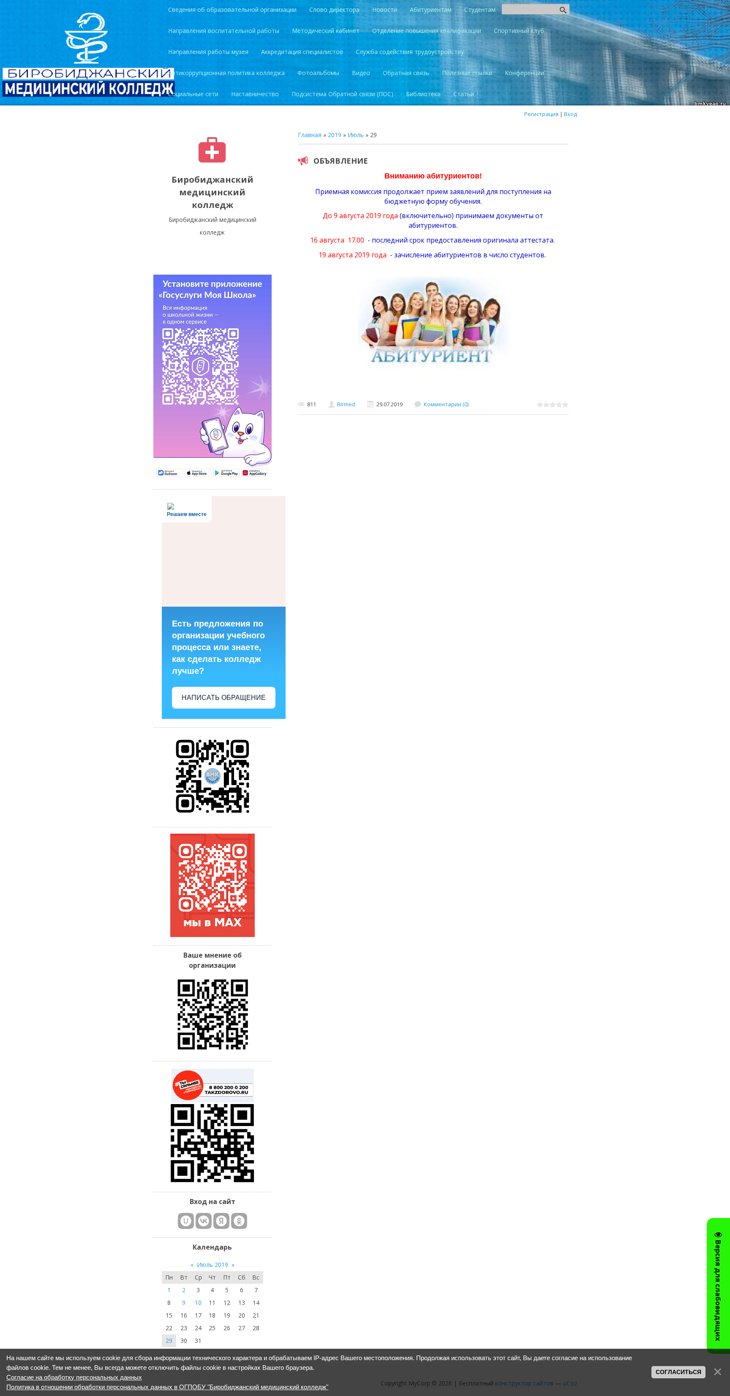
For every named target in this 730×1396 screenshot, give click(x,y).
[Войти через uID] (186, 1221)
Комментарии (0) (446, 404)
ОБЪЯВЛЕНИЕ (340, 161)
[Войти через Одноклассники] (239, 1221)
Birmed (346, 404)
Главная (309, 135)
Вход (570, 114)
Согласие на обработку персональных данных (74, 1377)
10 (198, 1303)
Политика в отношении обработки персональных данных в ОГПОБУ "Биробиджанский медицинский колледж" (167, 1387)
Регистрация (541, 114)
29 (169, 1341)
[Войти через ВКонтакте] (204, 1221)
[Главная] (212, 161)
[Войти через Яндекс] (221, 1221)
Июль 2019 (212, 1265)
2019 (334, 135)
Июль (356, 135)
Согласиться (678, 1372)
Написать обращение (224, 697)
